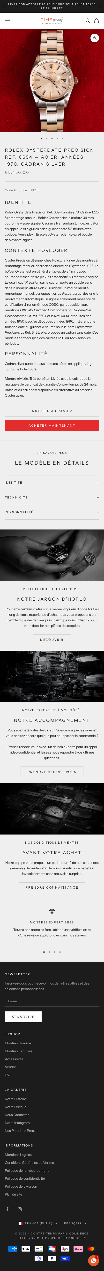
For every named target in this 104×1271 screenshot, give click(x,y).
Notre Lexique (15, 1107)
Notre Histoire (15, 1099)
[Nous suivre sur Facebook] (7, 1209)
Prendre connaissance (52, 887)
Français (73, 1223)
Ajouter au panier (52, 411)
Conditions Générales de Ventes (29, 1162)
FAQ (8, 1075)
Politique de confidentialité (25, 1178)
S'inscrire (23, 1017)
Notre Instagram (17, 1123)
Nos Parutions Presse (21, 1130)
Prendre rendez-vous (52, 772)
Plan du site (13, 1194)
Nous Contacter (17, 1115)
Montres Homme (18, 1043)
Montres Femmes (18, 1051)
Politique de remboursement (27, 1170)
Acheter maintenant (52, 425)
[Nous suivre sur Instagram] (19, 1209)
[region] (52, 926)
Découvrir (52, 640)
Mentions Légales (18, 1155)
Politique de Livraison (21, 1186)
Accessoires (14, 1059)
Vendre (10, 1067)
